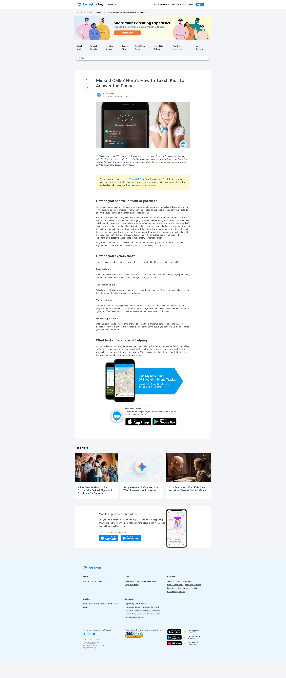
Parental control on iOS (133, 607)
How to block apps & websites (135, 617)
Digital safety (130, 604)
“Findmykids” (135, 179)
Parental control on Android (150, 607)
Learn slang (129, 610)
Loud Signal (171, 588)
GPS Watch (92, 581)
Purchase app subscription (146, 581)
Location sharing (131, 614)
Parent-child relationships (143, 610)
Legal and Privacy (132, 585)
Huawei (85, 607)
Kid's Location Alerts (175, 585)
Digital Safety (88, 12)
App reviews (156, 610)
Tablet (110, 604)
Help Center (188, 4)
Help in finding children (176, 592)
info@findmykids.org (89, 648)
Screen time (141, 614)
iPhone (85, 604)
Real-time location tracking (188, 588)
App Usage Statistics (193, 585)
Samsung (103, 604)
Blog (78, 12)
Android (96, 604)
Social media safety (153, 614)
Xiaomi (116, 604)
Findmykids (104, 349)
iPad (90, 604)
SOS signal (187, 581)
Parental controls (141, 604)
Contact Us (102, 581)
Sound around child (174, 581)
